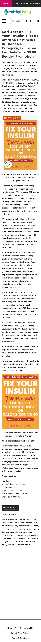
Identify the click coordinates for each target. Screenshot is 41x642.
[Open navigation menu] (4, 21)
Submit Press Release (20, 633)
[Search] (26, 21)
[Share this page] (37, 21)
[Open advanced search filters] (31, 21)
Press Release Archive (24, 628)
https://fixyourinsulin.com (13, 490)
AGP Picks (6, 4)
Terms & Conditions (20, 638)
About (9, 628)
